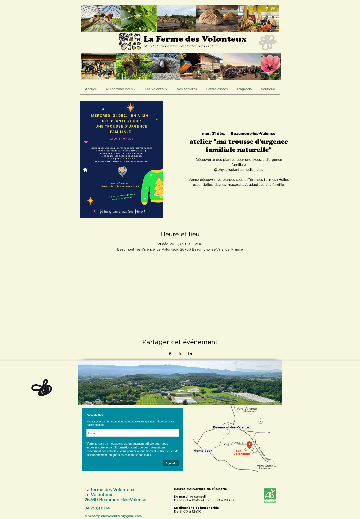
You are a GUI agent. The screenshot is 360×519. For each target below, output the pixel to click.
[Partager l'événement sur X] (180, 353)
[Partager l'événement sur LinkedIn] (190, 353)
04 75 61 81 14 (97, 508)
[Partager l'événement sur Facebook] (170, 353)
